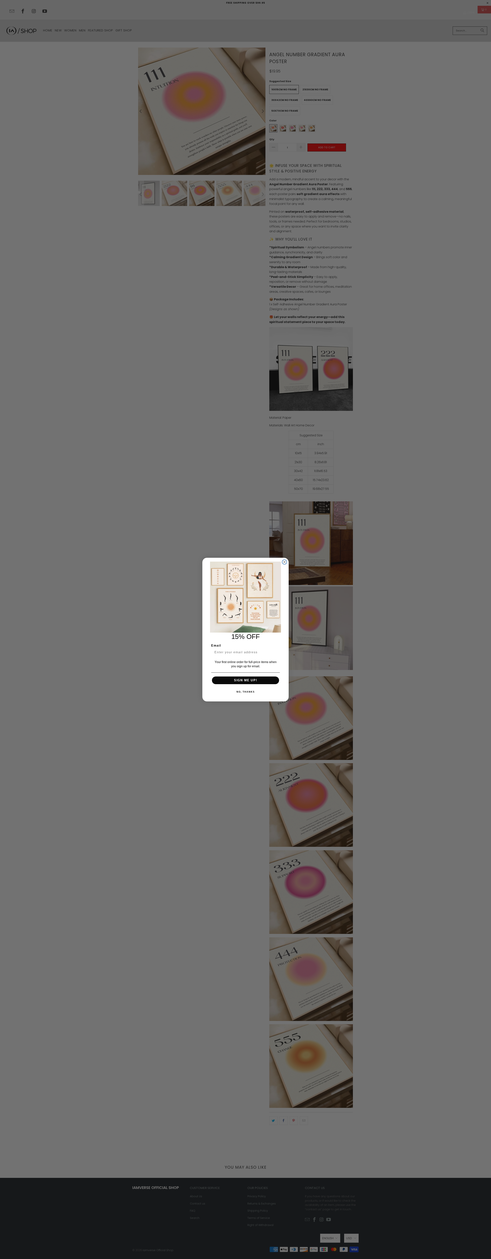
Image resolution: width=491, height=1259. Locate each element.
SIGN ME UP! (245, 680)
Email (216, 645)
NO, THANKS (245, 691)
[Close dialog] (284, 562)
